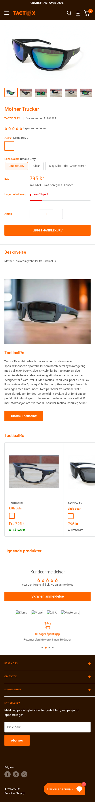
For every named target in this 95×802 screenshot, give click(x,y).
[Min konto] (78, 13)
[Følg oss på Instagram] (24, 774)
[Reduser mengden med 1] (34, 214)
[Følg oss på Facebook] (7, 774)
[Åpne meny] (6, 13)
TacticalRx (12, 118)
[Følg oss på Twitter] (16, 774)
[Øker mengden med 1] (58, 214)
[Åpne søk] (69, 13)
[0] (87, 13)
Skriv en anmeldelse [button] (47, 596)
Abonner (17, 740)
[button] (13, 128)
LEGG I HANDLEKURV (47, 230)
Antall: (8, 214)
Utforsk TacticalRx (24, 416)
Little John (15, 508)
